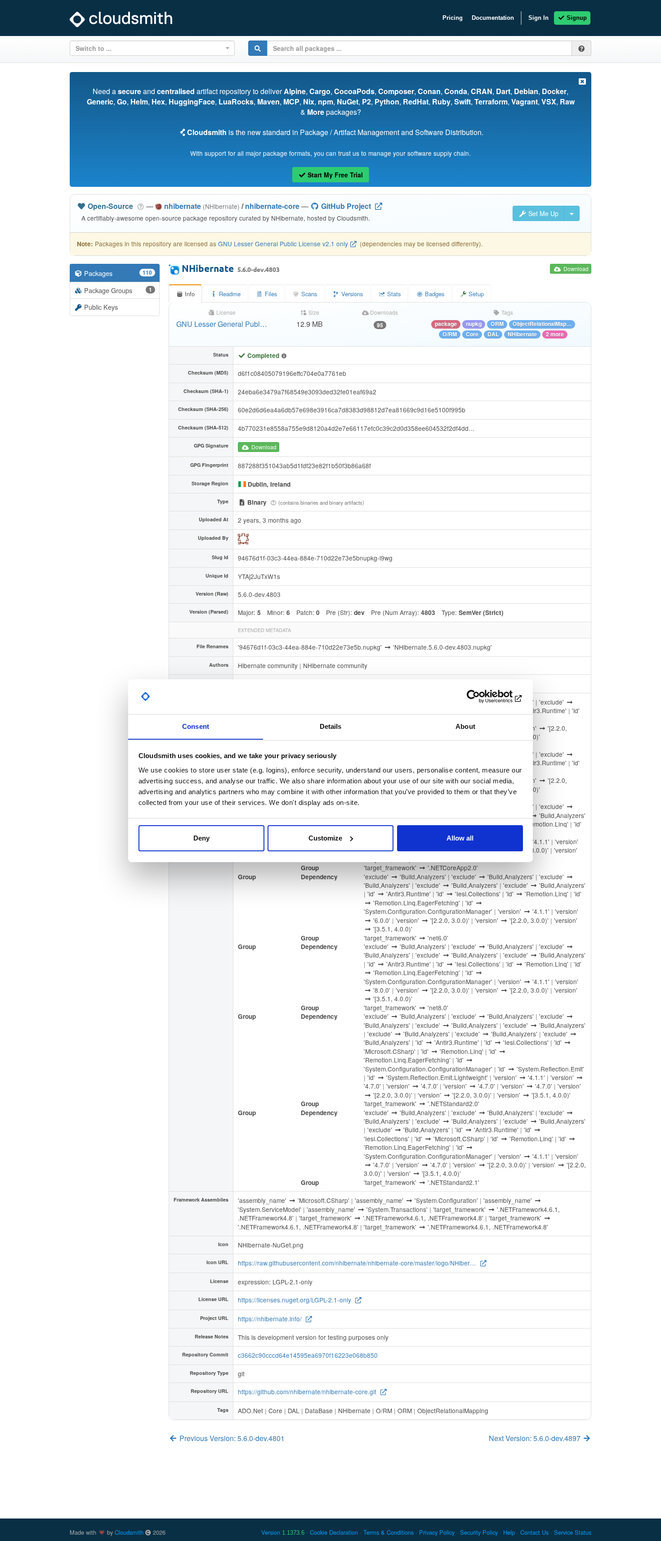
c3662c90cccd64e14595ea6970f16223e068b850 (308, 1355)
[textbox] (149, 48)
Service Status (572, 1532)
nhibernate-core (272, 206)
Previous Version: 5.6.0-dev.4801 (231, 1438)
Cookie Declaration (334, 1532)
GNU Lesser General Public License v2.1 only (283, 243)
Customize (325, 838)
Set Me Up (542, 213)
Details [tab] (331, 726)
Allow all (460, 838)
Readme (229, 293)
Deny (201, 838)
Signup (576, 17)
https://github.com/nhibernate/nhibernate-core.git (308, 1391)
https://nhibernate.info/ (271, 1318)
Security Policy (479, 1532)
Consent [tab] (195, 726)
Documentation (493, 17)
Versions (351, 293)
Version (282, 1532)
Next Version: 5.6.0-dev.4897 (535, 1438)
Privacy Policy (437, 1532)
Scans (309, 293)
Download (575, 268)
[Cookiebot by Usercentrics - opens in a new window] (483, 696)
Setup (475, 293)
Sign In (538, 17)
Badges (433, 293)
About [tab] (465, 726)
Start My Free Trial (334, 174)
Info (189, 293)
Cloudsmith (129, 1532)
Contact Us (534, 1532)
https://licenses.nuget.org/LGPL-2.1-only (295, 1299)
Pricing (452, 17)
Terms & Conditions (388, 1532)
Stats (393, 293)
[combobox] (152, 48)
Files (270, 293)
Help (509, 1532)
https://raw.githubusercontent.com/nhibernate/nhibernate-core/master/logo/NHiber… (358, 1262)
